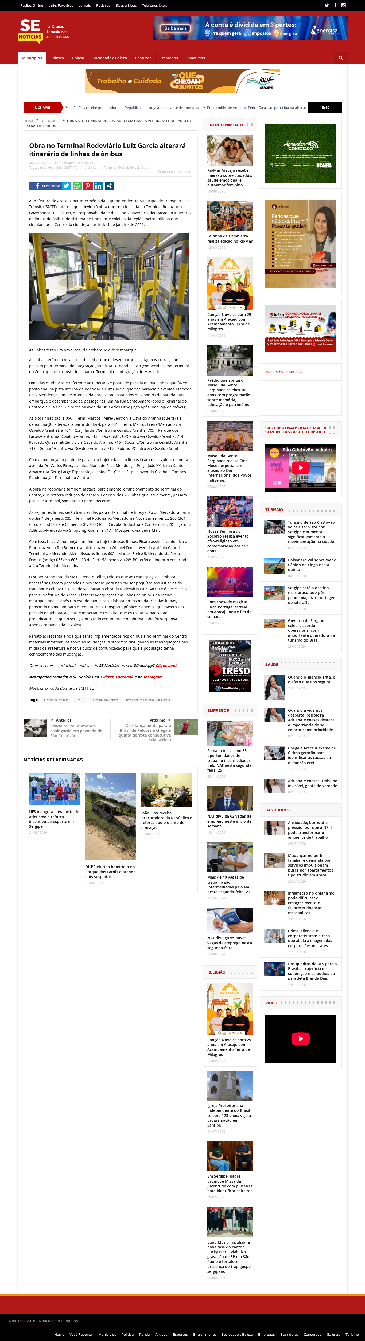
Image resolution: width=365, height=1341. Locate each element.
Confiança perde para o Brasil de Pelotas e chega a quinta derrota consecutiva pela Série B (145, 733)
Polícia (78, 58)
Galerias (333, 1334)
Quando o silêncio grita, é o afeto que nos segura (311, 679)
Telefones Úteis (154, 5)
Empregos (169, 58)
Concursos (195, 58)
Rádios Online (31, 5)
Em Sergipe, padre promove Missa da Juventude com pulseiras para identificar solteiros (230, 1183)
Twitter (106, 676)
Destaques (67, 163)
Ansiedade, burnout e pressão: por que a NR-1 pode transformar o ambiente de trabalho (310, 830)
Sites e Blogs (126, 5)
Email (188, 172)
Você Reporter (81, 1334)
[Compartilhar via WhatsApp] (77, 186)
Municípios (32, 58)
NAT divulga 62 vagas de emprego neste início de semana (229, 821)
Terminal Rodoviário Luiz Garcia (127, 167)
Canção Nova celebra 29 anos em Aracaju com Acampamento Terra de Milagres (229, 322)
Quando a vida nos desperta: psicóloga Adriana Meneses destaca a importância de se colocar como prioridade (311, 720)
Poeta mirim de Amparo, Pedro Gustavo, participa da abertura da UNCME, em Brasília (222, 107)
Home (59, 1334)
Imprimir (168, 172)
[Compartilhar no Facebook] (48, 186)
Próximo (157, 720)
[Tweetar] (66, 186)
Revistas (103, 5)
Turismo (352, 1334)
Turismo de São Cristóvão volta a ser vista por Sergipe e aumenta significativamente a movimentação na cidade (311, 532)
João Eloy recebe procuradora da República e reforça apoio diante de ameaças (79, 107)
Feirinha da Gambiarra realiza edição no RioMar (230, 238)
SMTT (68, 167)
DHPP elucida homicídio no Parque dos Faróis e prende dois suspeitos (110, 871)
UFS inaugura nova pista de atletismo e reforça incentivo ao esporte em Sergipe (54, 819)
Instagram (152, 676)
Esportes (143, 58)
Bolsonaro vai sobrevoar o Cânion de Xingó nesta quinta (312, 564)
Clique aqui (166, 665)
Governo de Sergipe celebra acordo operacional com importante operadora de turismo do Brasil (311, 630)
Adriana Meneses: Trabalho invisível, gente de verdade (312, 783)
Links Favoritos (60, 5)
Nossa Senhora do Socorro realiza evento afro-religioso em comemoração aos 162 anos (228, 541)
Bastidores (289, 1334)
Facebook (124, 676)
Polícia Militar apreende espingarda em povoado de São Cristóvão (76, 730)
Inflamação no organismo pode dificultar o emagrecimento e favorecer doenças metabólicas (311, 903)
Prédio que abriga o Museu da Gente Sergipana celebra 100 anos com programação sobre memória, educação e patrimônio (228, 392)
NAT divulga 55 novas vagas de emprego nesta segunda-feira (229, 942)
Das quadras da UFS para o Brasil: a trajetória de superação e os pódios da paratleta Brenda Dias (312, 971)
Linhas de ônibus (50, 167)
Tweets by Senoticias (283, 371)
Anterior (63, 720)
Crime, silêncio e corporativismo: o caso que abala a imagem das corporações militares (310, 938)
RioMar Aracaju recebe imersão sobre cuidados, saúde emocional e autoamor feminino (229, 177)
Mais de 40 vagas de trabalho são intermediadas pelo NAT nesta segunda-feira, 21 (229, 884)
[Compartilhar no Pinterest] (88, 186)
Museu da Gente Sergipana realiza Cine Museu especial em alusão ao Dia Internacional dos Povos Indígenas (229, 468)
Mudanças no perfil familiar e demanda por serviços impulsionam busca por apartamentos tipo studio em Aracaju (310, 865)
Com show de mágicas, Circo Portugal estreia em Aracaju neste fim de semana (229, 609)
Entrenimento (204, 1334)
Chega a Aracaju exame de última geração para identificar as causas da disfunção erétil (312, 755)
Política (57, 58)
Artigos (161, 1334)
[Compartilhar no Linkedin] (98, 186)
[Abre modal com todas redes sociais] (109, 186)
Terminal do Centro (88, 167)
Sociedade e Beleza (109, 58)
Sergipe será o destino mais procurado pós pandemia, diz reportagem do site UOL (312, 595)
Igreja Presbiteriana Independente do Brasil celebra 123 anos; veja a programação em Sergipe (229, 1115)
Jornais (85, 5)
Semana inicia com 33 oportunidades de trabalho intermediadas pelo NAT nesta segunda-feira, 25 (230, 760)
